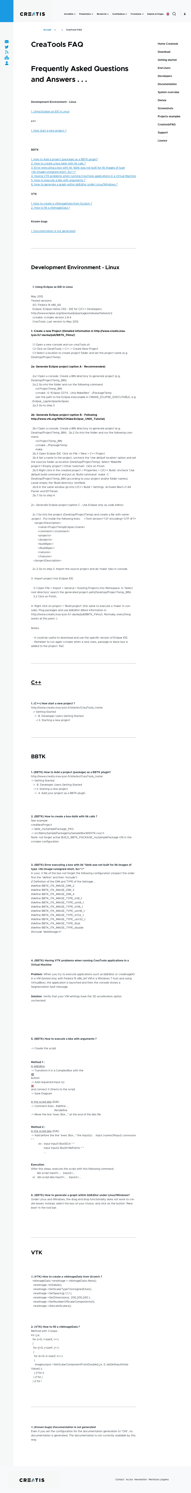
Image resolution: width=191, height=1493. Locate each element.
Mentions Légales (159, 1479)
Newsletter (140, 1479)
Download (164, 52)
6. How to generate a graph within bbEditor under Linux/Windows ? (74, 184)
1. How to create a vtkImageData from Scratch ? (61, 203)
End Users (164, 68)
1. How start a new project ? (48, 130)
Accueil (47, 30)
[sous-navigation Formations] (142, 14)
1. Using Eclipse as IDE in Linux (50, 111)
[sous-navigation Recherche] (107, 14)
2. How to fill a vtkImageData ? (50, 208)
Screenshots (165, 108)
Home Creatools (168, 44)
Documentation (167, 84)
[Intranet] (6, 58)
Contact (119, 1479)
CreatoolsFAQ (167, 124)
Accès (129, 1479)
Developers (165, 76)
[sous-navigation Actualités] (74, 14)
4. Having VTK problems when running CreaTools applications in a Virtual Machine (83, 176)
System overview (168, 92)
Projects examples (169, 116)
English (167, 14)
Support (163, 132)
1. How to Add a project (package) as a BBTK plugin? (64, 159)
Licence (162, 140)
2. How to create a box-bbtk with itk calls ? (58, 163)
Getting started (167, 60)
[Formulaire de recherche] (174, 14)
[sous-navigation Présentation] (92, 14)
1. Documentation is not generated (53, 231)
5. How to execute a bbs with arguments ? (58, 180)
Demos (162, 100)
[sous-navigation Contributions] (126, 14)
